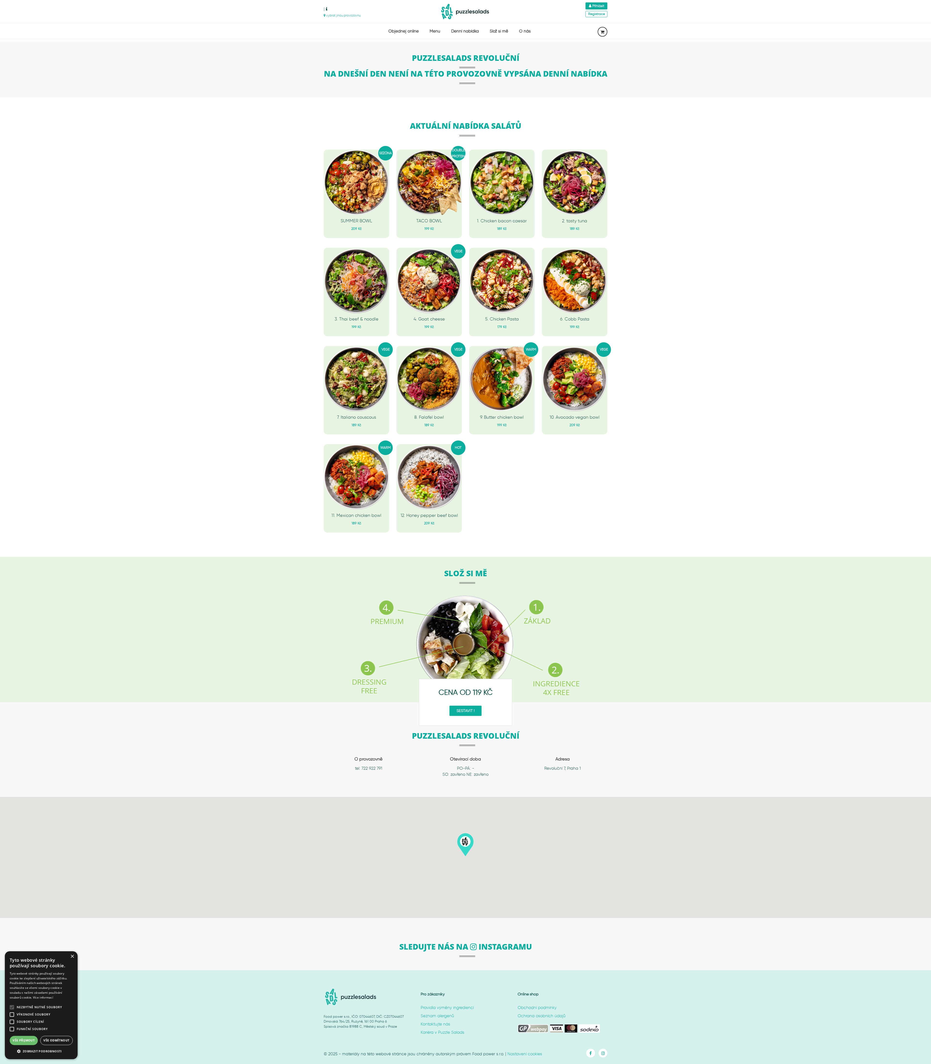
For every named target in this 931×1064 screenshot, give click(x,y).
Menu (435, 31)
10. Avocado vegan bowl (575, 417)
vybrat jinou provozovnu (343, 15)
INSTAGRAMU (504, 946)
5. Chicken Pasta (502, 319)
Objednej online (403, 31)
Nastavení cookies (524, 1053)
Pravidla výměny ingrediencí (447, 1007)
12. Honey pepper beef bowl (429, 515)
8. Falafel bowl (429, 417)
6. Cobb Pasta (574, 319)
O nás (525, 31)
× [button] (72, 956)
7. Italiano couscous (356, 417)
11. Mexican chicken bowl (356, 515)
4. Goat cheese (429, 319)
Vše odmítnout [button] (56, 1040)
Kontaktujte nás (435, 1024)
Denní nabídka (465, 31)
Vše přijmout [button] (24, 1040)
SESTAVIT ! (466, 710)
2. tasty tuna (574, 221)
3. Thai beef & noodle (356, 319)
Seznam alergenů (437, 1015)
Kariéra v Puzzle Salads (442, 1032)
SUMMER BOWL (356, 221)
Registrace (596, 14)
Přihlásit (597, 6)
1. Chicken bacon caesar (502, 221)
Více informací (43, 997)
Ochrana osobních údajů (542, 1015)
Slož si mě (499, 31)
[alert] (41, 1005)
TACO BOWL (429, 221)
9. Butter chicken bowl (502, 417)
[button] (465, 845)
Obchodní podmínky (537, 1007)
